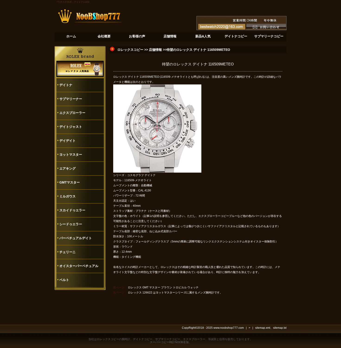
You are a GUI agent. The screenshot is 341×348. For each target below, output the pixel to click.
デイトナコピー (142, 339)
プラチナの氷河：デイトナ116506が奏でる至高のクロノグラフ (86, 2)
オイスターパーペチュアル (78, 266)
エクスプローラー (72, 113)
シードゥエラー (70, 224)
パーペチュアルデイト (75, 238)
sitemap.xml (262, 327)
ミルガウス (67, 196)
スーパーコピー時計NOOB (166, 342)
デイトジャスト (70, 127)
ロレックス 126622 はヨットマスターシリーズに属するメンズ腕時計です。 (175, 292)
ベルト (64, 280)
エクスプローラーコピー (213, 216)
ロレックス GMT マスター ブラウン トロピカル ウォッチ (163, 287)
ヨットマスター (70, 154)
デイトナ (65, 85)
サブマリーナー (70, 99)
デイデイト (67, 140)
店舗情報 (155, 50)
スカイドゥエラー (72, 210)
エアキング (67, 168)
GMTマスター (69, 182)
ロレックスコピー (130, 50)
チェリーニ (67, 252)
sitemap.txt (279, 327)
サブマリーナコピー (167, 339)
